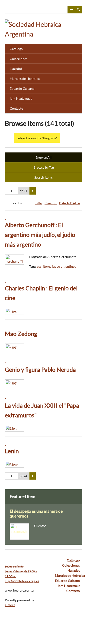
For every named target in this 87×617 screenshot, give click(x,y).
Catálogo (16, 49)
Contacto (16, 108)
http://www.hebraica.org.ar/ (22, 581)
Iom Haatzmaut (21, 98)
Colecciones (18, 59)
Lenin (12, 451)
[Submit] (78, 9)
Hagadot (16, 69)
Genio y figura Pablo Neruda (40, 369)
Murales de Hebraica (25, 79)
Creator (51, 203)
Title (38, 203)
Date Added (68, 203)
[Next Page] (32, 191)
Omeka (10, 605)
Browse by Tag (43, 167)
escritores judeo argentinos (56, 266)
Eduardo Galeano (22, 88)
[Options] (71, 9)
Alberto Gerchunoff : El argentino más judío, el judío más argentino (40, 235)
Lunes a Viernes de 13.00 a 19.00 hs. (21, 571)
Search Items (43, 177)
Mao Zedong (21, 333)
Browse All (44, 157)
